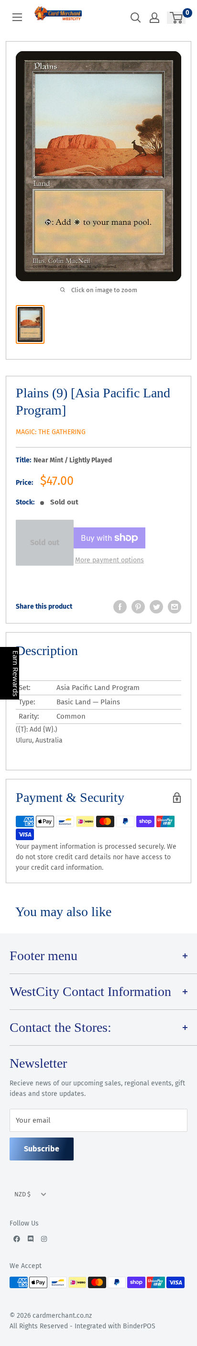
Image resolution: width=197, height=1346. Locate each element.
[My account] (154, 17)
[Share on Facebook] (120, 606)
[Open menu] (17, 17)
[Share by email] (174, 606)
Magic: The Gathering (51, 432)
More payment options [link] (109, 560)
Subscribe (41, 1148)
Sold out (44, 542)
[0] (177, 17)
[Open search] (136, 17)
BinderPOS (139, 1326)
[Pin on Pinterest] (138, 606)
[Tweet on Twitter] (156, 606)
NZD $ (22, 1194)
